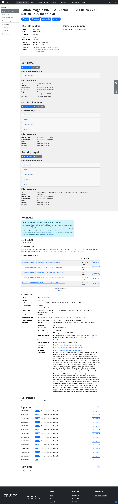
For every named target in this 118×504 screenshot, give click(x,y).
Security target (7, 21)
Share (57, 19)
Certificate (6, 14)
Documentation (76, 495)
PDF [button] (33, 67)
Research (52, 502)
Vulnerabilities (64, 2)
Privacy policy (76, 498)
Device (26, 119)
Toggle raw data (28, 471)
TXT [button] (37, 67)
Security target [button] (27, 156)
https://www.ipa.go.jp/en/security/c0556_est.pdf (67, 350)
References (6, 27)
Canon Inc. (36, 39)
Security (26, 179)
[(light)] (115, 2)
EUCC (32, 2)
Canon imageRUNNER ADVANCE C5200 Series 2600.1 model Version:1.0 (43, 267)
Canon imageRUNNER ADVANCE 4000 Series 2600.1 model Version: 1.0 (43, 278)
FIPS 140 (54, 2)
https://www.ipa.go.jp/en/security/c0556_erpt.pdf (67, 345)
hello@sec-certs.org (101, 495)
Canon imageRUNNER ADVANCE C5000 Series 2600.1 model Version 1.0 (43, 283)
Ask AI (26, 19)
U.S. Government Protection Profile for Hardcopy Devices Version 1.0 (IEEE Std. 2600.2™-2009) (47, 49)
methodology (50, 233)
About (84, 2)
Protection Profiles (42, 2)
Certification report (8, 17)
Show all (60, 290)
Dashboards (75, 2)
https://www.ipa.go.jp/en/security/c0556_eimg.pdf (68, 347)
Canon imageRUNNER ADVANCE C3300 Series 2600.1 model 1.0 (41, 262)
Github (51, 495)
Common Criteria (22, 2)
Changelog (75, 501)
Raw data (6, 34)
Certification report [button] (29, 107)
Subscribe (47, 19)
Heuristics (6, 24)
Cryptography (28, 115)
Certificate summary (9, 11)
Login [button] (110, 2)
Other (25, 129)
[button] (99, 407)
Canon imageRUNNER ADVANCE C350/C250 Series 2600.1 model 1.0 (42, 272)
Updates (6, 31)
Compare (36, 19)
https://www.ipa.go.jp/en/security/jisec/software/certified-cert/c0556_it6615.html (61, 317)
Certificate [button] (26, 67)
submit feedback (49, 234)
